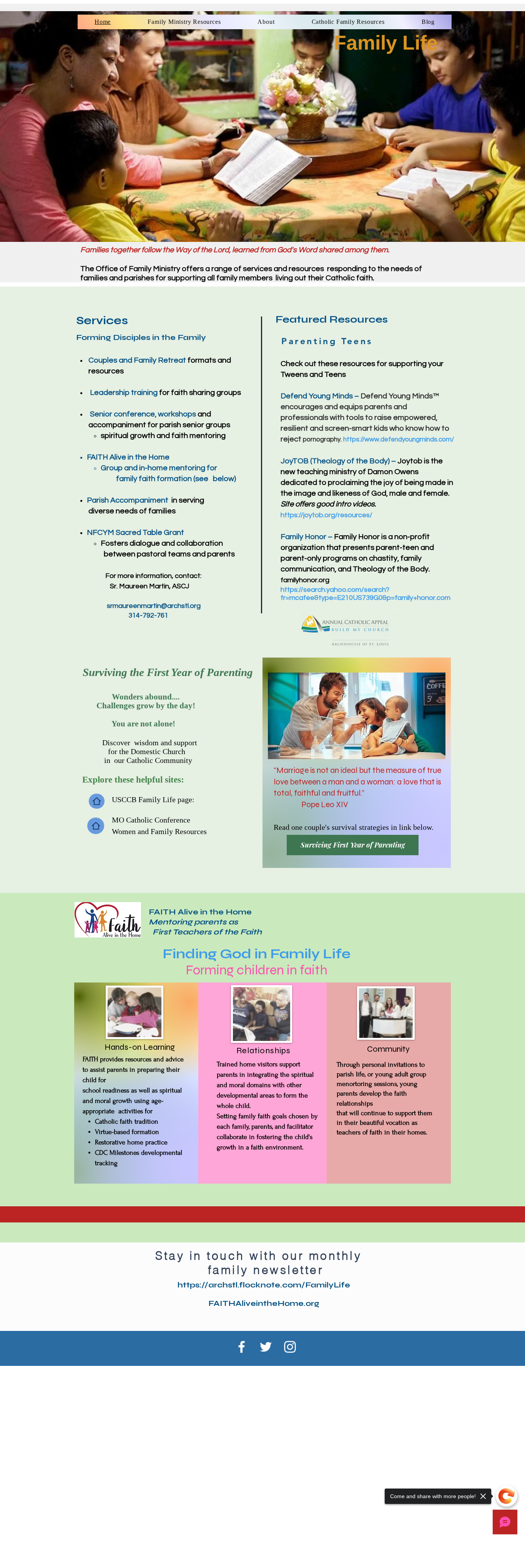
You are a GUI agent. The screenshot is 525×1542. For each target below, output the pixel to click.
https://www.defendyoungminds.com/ (398, 439)
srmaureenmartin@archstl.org (154, 605)
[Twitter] (266, 1347)
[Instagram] (290, 1347)
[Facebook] (241, 1347)
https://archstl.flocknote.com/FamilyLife (264, 1285)
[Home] (97, 801)
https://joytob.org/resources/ (326, 515)
